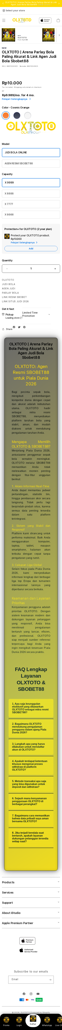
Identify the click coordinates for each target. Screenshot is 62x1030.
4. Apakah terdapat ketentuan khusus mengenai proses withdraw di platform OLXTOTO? (29, 765)
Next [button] (59, 3)
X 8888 (9, 193)
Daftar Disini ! (44, 5)
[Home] (22, 20)
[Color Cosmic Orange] (6, 115)
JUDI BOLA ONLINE (16, 152)
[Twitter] (20, 328)
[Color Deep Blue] (16, 115)
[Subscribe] (50, 980)
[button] (4, 20)
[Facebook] (15, 328)
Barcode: (23, 66)
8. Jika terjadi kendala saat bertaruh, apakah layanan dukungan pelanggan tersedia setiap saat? (30, 837)
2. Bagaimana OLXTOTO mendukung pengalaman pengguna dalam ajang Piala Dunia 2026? (29, 728)
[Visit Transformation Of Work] (31, 135)
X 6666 (9, 214)
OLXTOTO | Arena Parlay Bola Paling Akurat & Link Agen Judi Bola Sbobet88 (31, 3)
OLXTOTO (25, 1013)
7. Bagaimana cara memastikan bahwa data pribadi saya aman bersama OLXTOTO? (31, 818)
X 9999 (9, 182)
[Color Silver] (27, 115)
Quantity (7, 260)
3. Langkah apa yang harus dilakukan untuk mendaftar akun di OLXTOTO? (28, 747)
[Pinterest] (25, 328)
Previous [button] (3, 3)
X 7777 (9, 204)
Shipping (18, 87)
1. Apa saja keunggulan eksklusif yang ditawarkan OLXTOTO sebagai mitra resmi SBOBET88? (30, 708)
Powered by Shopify (40, 1013)
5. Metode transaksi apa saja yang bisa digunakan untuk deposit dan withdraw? (29, 784)
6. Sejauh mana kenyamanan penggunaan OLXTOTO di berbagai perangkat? (29, 801)
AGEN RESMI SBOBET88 (19, 163)
